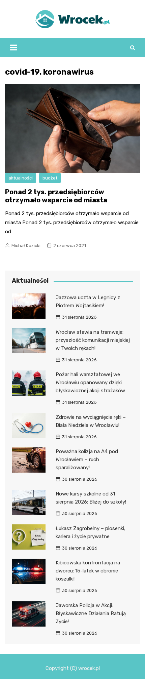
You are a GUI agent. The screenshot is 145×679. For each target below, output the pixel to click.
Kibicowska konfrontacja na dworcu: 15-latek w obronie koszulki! (88, 571)
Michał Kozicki (25, 245)
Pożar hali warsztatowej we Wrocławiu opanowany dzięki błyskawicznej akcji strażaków (90, 382)
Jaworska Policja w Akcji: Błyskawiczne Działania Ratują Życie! (91, 613)
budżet (49, 178)
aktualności (20, 178)
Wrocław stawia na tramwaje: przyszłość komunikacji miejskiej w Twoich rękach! (93, 340)
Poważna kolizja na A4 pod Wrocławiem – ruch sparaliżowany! (87, 459)
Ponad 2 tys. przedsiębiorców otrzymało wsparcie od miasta (56, 196)
